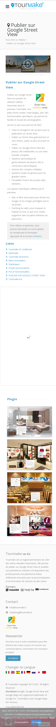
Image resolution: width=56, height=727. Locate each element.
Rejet (52, 718)
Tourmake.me (15, 279)
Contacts (37, 236)
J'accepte (36, 722)
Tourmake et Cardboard (20, 249)
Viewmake (13, 253)
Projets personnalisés (19, 268)
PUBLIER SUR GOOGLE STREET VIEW (27, 275)
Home (22, 39)
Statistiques (14, 264)
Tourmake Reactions (19, 256)
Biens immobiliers (17, 260)
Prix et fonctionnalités (19, 271)
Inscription (13, 658)
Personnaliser (22, 722)
